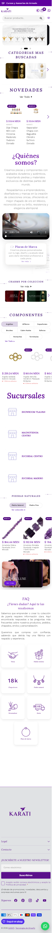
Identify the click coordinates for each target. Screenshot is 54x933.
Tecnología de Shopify (25, 928)
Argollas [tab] (9, 324)
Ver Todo (25, 96)
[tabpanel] (26, 366)
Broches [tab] (9, 330)
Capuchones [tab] (42, 324)
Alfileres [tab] (25, 324)
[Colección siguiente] (47, 69)
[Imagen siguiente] (42, 35)
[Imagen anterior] (9, 35)
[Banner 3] (25, 35)
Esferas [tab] (42, 330)
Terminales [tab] (34, 337)
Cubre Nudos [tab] (26, 330)
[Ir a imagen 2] (25, 48)
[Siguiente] (48, 116)
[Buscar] (41, 18)
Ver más (24, 286)
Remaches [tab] (17, 337)
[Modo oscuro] (38, 10)
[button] (48, 18)
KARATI (9, 125)
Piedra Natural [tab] (18, 505)
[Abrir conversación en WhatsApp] (49, 10)
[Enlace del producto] (15, 125)
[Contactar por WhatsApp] (45, 926)
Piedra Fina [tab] (34, 505)
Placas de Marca (25, 254)
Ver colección (17, 510)
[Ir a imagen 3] (29, 48)
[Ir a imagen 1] (21, 48)
